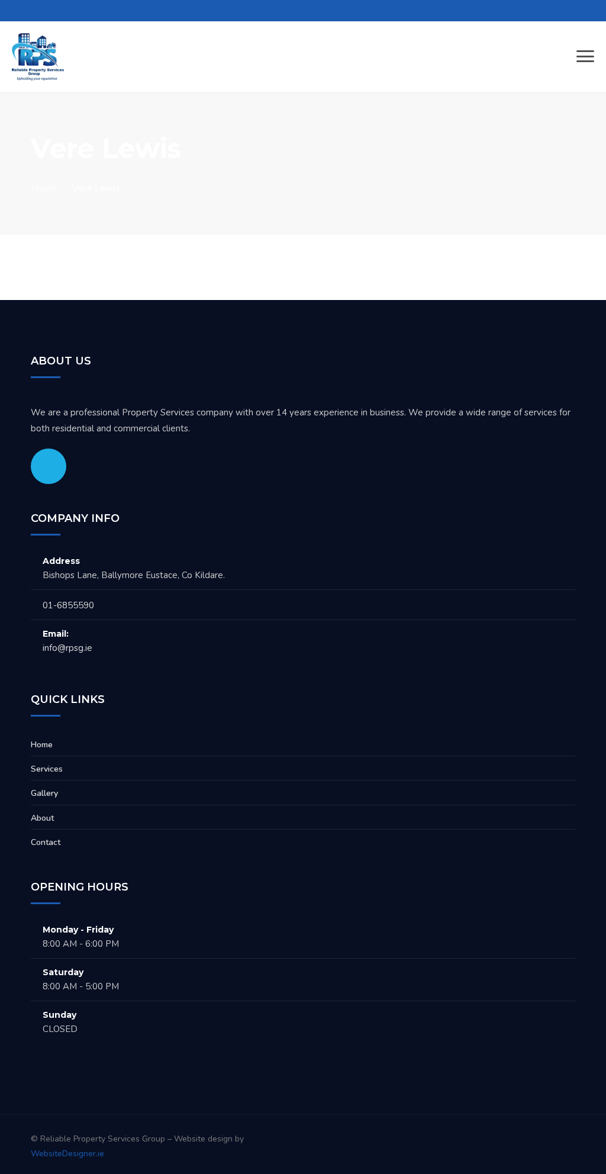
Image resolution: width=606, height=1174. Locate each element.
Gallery (44, 793)
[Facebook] (48, 466)
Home (43, 188)
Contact (45, 842)
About (42, 818)
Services (47, 769)
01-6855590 (68, 605)
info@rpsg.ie (67, 648)
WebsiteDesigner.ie (67, 1153)
